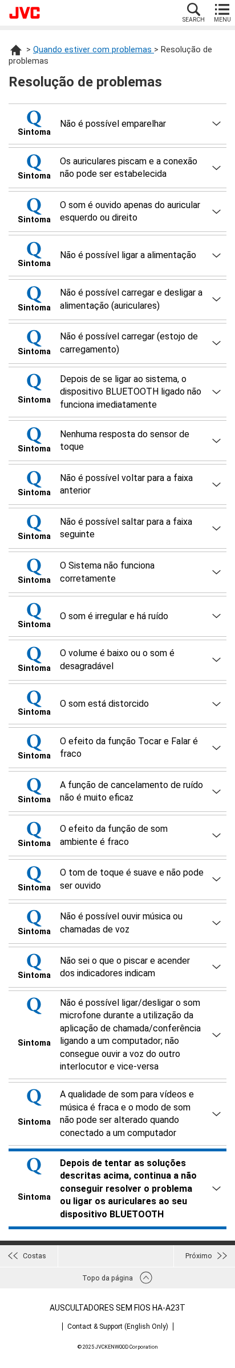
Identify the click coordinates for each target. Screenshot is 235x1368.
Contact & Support (117, 1326)
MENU (222, 19)
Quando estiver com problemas (93, 50)
